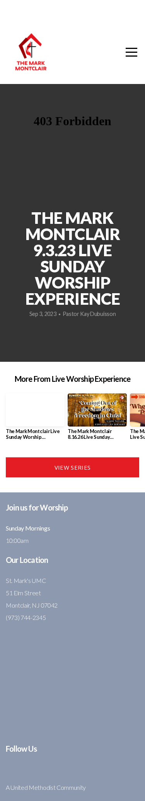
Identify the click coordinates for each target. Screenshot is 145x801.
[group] (35, 419)
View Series (72, 467)
